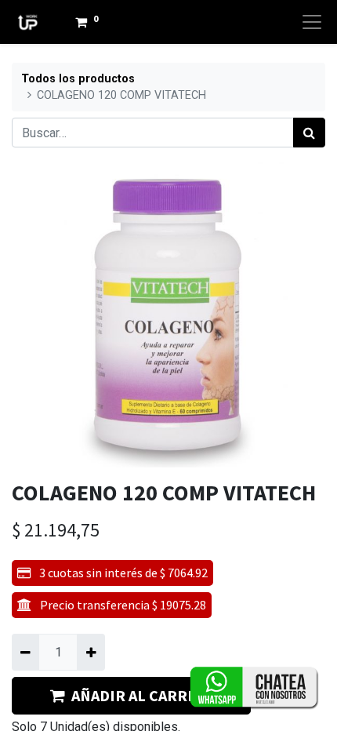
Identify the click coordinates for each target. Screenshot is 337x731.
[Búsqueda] (309, 132)
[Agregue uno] (90, 652)
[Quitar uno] (25, 652)
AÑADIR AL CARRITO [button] (141, 695)
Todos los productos (78, 78)
